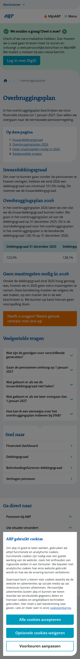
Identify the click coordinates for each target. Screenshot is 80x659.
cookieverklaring (60, 608)
